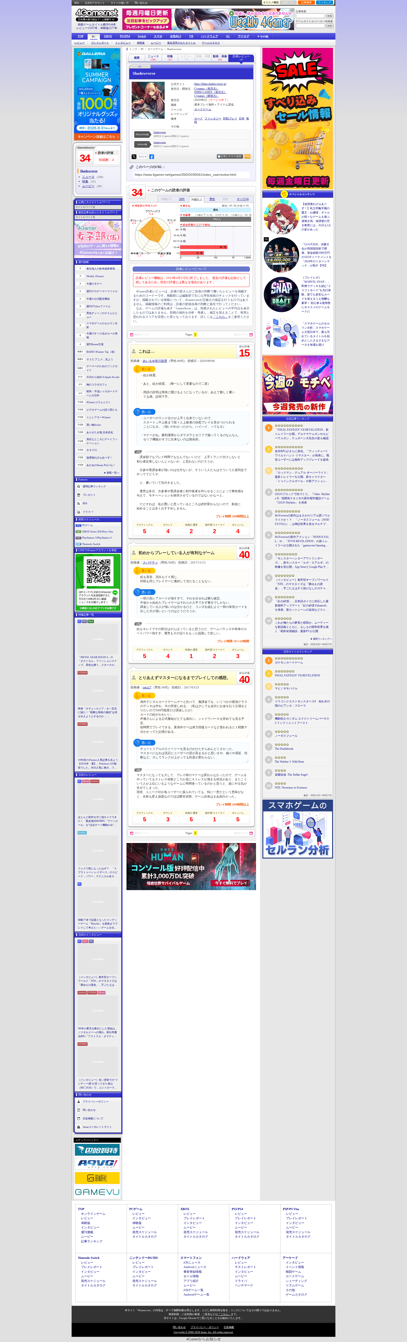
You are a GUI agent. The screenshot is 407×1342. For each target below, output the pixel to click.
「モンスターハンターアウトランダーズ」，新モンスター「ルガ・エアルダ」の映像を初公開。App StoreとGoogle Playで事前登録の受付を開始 (302, 563)
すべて (243, 199)
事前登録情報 (192, 1271)
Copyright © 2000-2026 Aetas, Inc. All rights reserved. (203, 1332)
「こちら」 (220, 317)
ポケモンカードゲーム (289, 662)
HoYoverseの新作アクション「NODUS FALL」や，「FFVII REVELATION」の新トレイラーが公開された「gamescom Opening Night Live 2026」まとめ (302, 541)
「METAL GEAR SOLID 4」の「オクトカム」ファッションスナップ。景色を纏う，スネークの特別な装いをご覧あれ (97, 661)
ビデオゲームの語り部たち (102, 409)
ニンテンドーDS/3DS (143, 1258)
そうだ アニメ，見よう (99, 359)
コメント (142, 156)
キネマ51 (91, 450)
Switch (142, 36)
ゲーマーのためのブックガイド (102, 368)
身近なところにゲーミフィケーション (102, 441)
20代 (182, 199)
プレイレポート (100, 42)
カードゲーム (202, 109)
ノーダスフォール (286, 735)
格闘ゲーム (293, 1271)
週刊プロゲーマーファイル (102, 291)
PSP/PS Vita (291, 1209)
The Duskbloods (284, 748)
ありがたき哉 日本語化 (99, 432)
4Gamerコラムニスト (98, 402)
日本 (241, 118)
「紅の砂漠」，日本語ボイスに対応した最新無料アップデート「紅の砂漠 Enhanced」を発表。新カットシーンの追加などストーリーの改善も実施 (302, 606)
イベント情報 (295, 1267)
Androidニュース (194, 1267)
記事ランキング (91, 1241)
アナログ (243, 36)
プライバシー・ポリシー (205, 1327)
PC (94, 36)
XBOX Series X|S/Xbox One (97, 531)
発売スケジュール (144, 1232)
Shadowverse (160, 132)
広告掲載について (93, 1118)
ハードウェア (209, 36)
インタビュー (123, 42)
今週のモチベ (94, 283)
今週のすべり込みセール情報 (102, 335)
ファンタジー (212, 118)
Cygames (199, 88)
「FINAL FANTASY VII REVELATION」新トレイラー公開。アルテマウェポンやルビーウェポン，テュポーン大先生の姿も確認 (302, 434)
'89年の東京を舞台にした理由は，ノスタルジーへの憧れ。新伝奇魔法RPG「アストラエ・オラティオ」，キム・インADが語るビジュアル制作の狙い (98, 1032)
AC (228, 36)
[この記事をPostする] (134, 156)
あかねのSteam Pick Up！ (100, 465)
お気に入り (288, 2)
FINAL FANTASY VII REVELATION (297, 675)
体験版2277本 (108, 28)
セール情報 (191, 1276)
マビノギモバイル (286, 688)
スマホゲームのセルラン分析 (102, 325)
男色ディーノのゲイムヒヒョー (102, 315)
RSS (76, 2)
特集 (85, 181)
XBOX (108, 36)
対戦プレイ (230, 118)
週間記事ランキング (94, 486)
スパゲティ (150, 562)
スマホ (158, 36)
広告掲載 (229, 1327)
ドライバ (88, 511)
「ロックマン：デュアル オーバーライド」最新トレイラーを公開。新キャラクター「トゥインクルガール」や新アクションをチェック (302, 477)
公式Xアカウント (95, 2)
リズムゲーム (295, 1285)
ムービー (156, 42)
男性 (212, 199)
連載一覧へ (112, 472)
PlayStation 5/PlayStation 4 (97, 537)
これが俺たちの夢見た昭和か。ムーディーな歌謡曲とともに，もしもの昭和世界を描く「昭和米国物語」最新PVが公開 (302, 627)
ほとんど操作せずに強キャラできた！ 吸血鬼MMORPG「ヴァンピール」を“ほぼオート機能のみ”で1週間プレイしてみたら (98, 821)
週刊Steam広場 (94, 344)
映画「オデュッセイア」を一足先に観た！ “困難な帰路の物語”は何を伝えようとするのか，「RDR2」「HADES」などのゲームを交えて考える (97, 712)
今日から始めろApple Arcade (102, 377)
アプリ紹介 (191, 1281)
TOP (80, 36)
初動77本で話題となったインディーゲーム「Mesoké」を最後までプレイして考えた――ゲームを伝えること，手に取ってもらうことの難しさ (98, 924)
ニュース (88, 177)
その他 (290, 1290)
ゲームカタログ (211, 42)
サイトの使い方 (120, 2)
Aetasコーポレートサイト (97, 1126)
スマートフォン (191, 1258)
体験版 (141, 42)
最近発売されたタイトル (181, 42)
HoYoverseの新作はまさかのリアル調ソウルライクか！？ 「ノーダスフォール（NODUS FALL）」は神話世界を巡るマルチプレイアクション (302, 520)
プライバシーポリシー (96, 1101)
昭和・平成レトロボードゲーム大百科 (102, 393)
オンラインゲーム (93, 1213)
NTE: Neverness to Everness (291, 787)
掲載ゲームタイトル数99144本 (97, 24)
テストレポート (245, 1267)
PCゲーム (87, 525)
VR (191, 36)
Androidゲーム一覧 (196, 1294)
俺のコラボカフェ (96, 384)
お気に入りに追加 (231, 156)
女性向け (175, 36)
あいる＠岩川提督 (155, 361)
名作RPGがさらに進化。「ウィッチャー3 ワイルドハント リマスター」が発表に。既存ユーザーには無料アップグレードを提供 (302, 455)
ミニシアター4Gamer (98, 417)
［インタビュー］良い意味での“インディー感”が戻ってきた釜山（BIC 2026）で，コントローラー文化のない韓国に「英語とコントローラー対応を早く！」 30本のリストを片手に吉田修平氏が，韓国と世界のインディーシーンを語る (98, 1084)
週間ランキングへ (322, 639)
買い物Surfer (93, 424)
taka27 (147, 687)
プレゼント (89, 494)
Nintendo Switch (91, 544)
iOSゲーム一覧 (193, 1290)
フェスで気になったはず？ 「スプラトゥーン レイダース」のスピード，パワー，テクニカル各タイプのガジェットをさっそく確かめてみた (98, 872)
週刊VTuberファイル (98, 306)
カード (198, 118)
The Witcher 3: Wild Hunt (289, 761)
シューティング (296, 1281)
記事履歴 (306, 2)
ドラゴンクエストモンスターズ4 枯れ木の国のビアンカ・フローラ (302, 703)
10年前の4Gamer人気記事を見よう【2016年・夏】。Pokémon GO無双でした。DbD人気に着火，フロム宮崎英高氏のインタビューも (98, 764)
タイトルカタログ (144, 1236)
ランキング (324, 2)
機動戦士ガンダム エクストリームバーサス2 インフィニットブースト (302, 720)
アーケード (290, 1258)
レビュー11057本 (87, 28)
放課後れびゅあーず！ (99, 457)
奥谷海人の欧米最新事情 (100, 268)
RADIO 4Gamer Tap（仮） (101, 351)
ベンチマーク (244, 1285)
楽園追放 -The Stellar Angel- (291, 774)
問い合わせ (141, 2)
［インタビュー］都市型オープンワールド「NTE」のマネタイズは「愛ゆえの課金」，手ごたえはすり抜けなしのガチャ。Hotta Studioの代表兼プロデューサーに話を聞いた (98, 981)
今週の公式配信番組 (98, 298)
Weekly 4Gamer (95, 276)
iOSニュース (191, 1262)
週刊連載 (87, 1232)
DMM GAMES (203, 92)
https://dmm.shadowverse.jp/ (210, 84)
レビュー (79, 42)
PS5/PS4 (125, 36)
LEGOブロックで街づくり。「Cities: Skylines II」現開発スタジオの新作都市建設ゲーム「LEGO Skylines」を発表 (302, 498)
